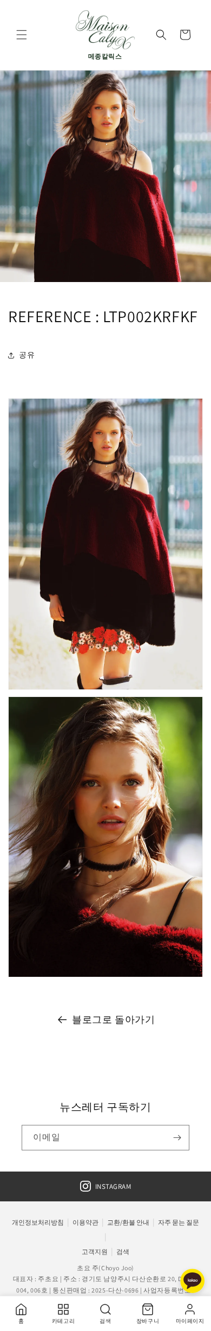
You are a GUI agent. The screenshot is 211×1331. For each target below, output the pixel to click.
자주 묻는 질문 (178, 1222)
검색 (122, 1251)
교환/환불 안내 (128, 1222)
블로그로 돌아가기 (113, 1019)
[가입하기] (177, 1137)
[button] (22, 35)
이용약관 (85, 1222)
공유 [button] (27, 355)
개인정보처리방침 (38, 1222)
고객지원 (95, 1251)
